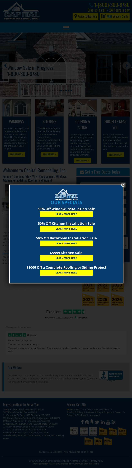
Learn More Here (66, 214)
